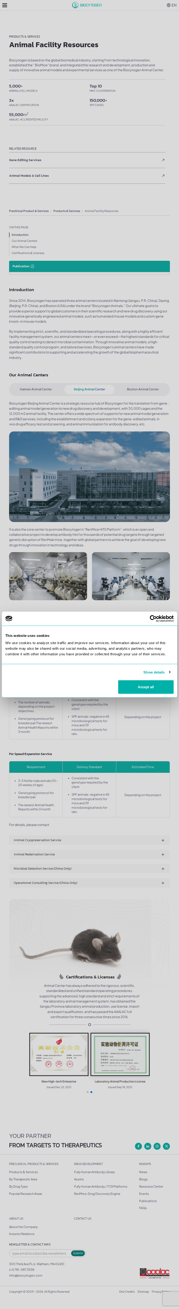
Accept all (146, 687)
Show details (154, 672)
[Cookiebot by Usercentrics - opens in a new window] (153, 618)
